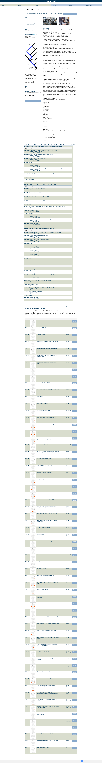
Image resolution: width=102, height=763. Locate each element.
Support (36, 5)
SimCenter (54, 5)
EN (100, 1)
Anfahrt (34, 34)
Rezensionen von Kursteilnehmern (70, 14)
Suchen (33, 100)
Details (74, 321)
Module (19, 5)
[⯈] (57, 21)
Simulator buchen (89, 5)
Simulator (3, 5)
